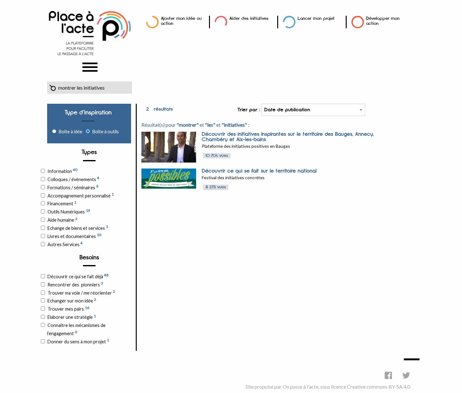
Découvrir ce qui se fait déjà (77, 276)
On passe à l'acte (300, 387)
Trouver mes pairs (68, 309)
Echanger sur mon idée (71, 300)
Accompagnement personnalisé (80, 195)
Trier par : (249, 110)
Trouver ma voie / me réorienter (81, 292)
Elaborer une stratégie (71, 317)
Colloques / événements (73, 179)
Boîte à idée (70, 131)
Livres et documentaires (74, 236)
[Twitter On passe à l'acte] (406, 375)
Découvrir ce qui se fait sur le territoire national (259, 171)
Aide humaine (62, 220)
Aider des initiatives (248, 18)
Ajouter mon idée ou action (181, 21)
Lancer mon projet (316, 18)
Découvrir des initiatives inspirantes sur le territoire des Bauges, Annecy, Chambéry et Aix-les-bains (288, 137)
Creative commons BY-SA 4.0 (378, 387)
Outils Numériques (68, 211)
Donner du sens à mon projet (78, 341)
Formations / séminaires (72, 187)
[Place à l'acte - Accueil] (89, 32)
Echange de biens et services (77, 227)
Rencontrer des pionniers (75, 284)
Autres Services (65, 244)
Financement (61, 203)
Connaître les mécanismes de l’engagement (76, 329)
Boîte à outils (105, 131)
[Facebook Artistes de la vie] (388, 375)
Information (62, 171)
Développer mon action (382, 21)
